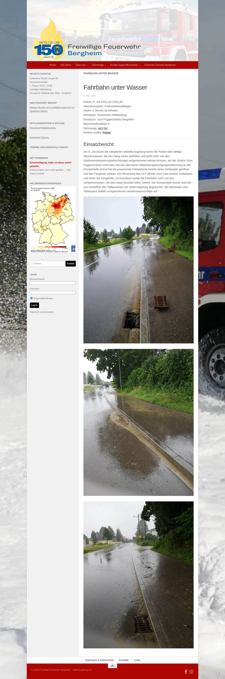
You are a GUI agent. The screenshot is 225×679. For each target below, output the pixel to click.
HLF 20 (102, 128)
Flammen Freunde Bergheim (160, 65)
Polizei (107, 132)
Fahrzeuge (98, 65)
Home (52, 65)
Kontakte (124, 660)
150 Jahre (65, 65)
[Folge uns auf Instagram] (191, 672)
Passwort (34, 288)
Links (137, 660)
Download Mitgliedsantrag (43, 127)
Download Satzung (39, 137)
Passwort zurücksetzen (42, 312)
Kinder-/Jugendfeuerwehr (124, 65)
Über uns (80, 65)
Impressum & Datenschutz (99, 660)
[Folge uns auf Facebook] (186, 672)
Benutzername (37, 279)
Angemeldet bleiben (43, 298)
